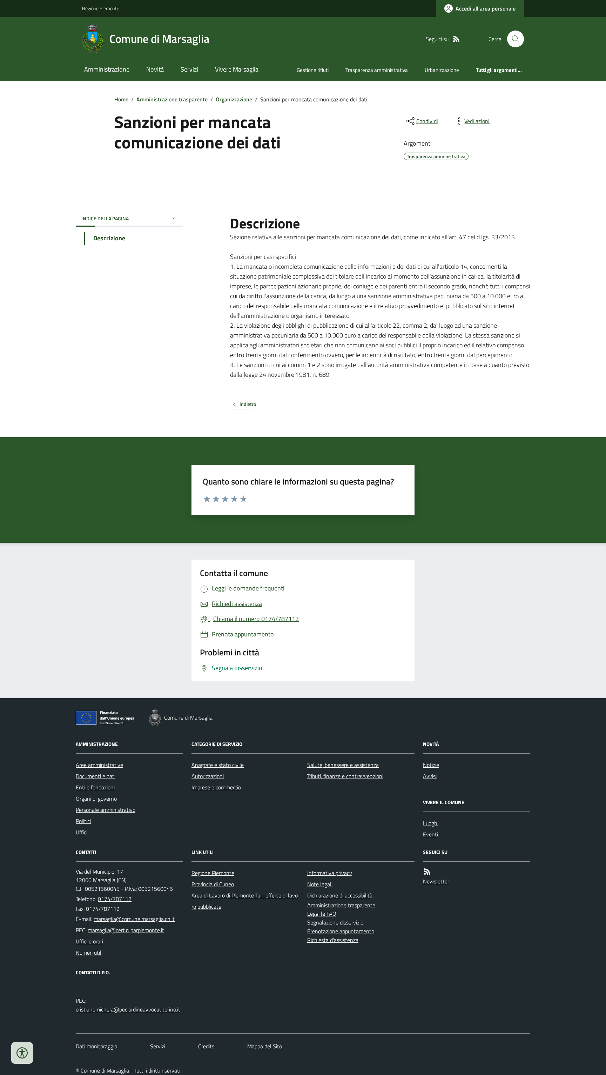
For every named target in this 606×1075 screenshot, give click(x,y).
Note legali (319, 884)
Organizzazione (234, 99)
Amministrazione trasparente (172, 99)
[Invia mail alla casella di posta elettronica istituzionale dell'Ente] (134, 918)
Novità (155, 69)
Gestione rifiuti (313, 70)
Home (121, 99)
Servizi (189, 69)
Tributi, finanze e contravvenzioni (345, 776)
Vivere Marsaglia (236, 69)
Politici (83, 821)
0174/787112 (115, 899)
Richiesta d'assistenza (332, 940)
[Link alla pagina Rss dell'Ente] (427, 871)
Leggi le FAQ (321, 913)
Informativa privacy (329, 873)
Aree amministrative (99, 765)
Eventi (430, 834)
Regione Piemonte (100, 8)
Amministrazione (106, 69)
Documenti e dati (95, 776)
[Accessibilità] (22, 1053)
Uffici (81, 832)
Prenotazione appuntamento (340, 931)
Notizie (431, 765)
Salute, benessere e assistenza (343, 765)
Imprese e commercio (216, 787)
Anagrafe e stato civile (217, 765)
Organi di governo (96, 798)
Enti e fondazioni (95, 787)
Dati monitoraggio (96, 1046)
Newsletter (436, 881)
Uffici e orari (89, 941)
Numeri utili (89, 952)
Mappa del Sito (264, 1046)
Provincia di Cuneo (212, 884)
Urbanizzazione (442, 70)
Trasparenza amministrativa (376, 70)
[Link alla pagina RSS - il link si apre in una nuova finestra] (456, 39)
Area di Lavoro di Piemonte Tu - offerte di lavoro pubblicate (244, 901)
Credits (206, 1046)
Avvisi (430, 776)
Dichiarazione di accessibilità (339, 895)
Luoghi (430, 823)
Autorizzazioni (207, 776)
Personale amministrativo (105, 810)
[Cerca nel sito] (512, 39)
